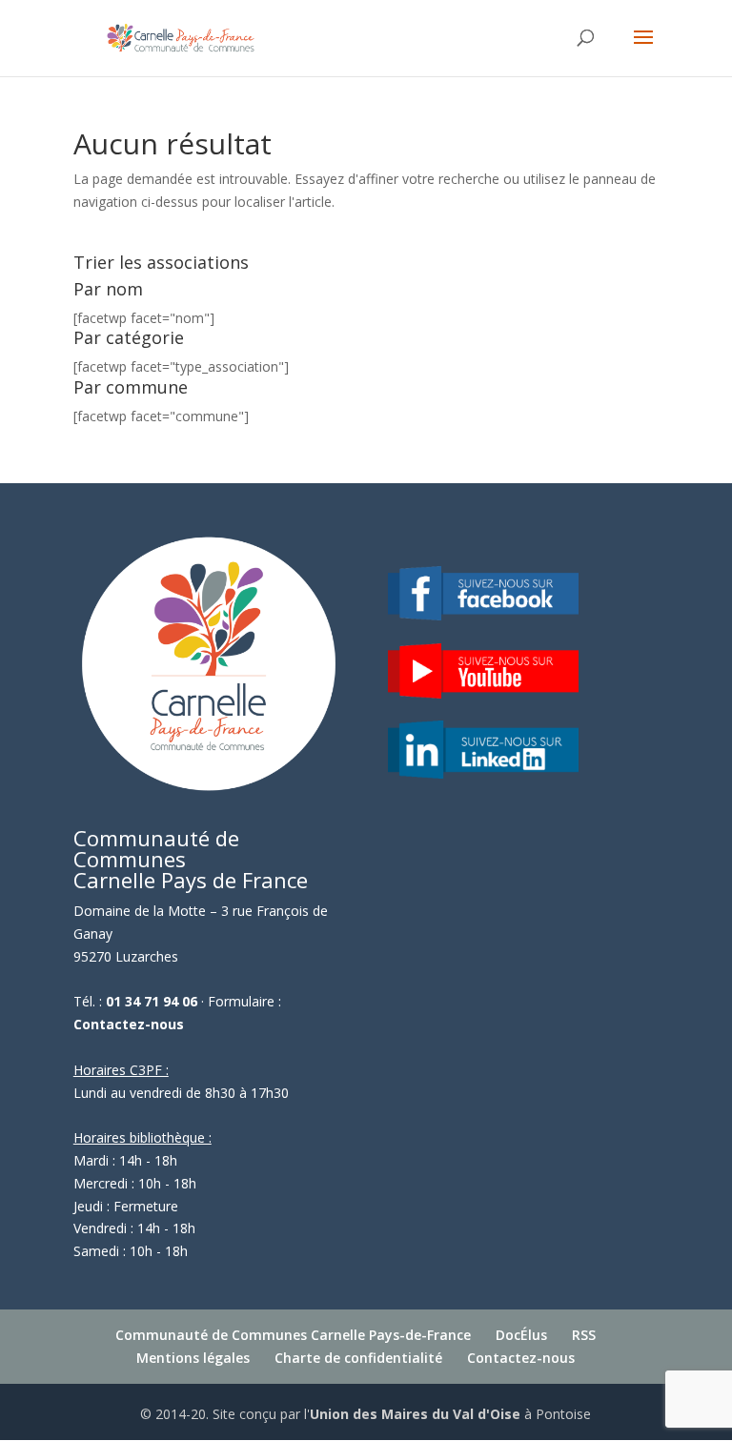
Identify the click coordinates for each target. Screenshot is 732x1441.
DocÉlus (521, 1335)
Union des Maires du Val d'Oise (415, 1414)
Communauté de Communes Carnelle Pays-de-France (293, 1335)
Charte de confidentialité (358, 1358)
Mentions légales (193, 1358)
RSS (584, 1335)
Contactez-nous (128, 1024)
